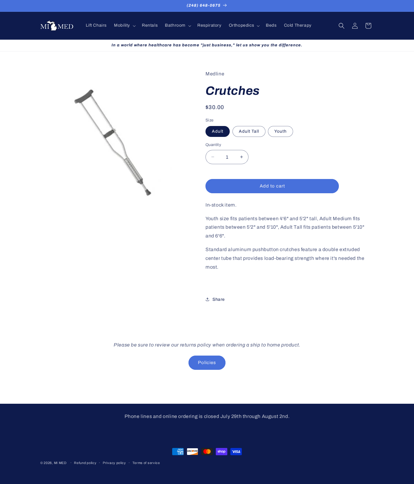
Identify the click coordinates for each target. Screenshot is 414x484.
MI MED (60, 463)
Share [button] (218, 299)
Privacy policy (114, 463)
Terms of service (146, 463)
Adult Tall (249, 131)
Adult (217, 131)
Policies (207, 362)
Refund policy (85, 463)
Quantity (213, 145)
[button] (124, 25)
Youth (280, 131)
